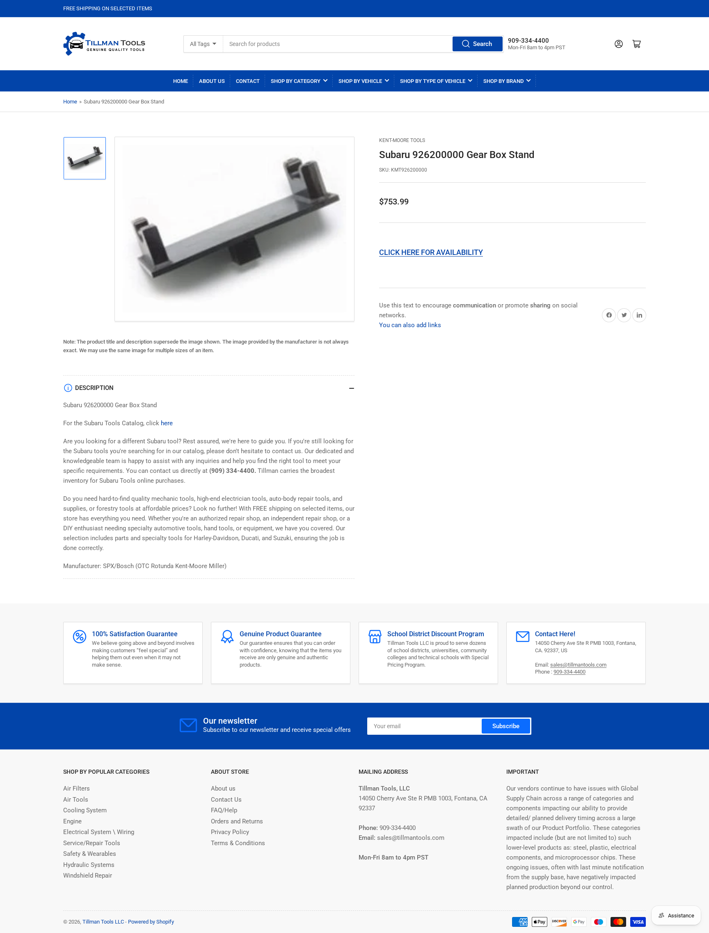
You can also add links (410, 325)
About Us (212, 81)
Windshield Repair (87, 875)
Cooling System (85, 810)
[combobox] (363, 44)
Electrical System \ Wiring (98, 832)
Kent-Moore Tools (402, 140)
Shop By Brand (503, 81)
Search (482, 44)
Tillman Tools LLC (103, 922)
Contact (248, 81)
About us (223, 788)
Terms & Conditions (238, 843)
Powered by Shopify (151, 922)
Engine (72, 821)
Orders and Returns (237, 821)
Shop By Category (295, 81)
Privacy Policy (230, 832)
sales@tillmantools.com (578, 665)
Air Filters (76, 788)
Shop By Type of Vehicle (432, 81)
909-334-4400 (569, 672)
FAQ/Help (224, 810)
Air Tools (75, 799)
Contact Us (226, 799)
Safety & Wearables (89, 853)
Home (180, 81)
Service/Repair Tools (91, 843)
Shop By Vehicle (360, 81)
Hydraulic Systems (88, 865)
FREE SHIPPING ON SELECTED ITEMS (107, 8)
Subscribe (505, 726)
